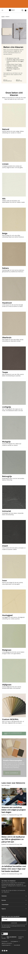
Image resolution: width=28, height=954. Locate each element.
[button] (2, 10)
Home (3, 16)
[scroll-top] (24, 950)
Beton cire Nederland (11, 936)
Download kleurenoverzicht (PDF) (13, 733)
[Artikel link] (14, 802)
